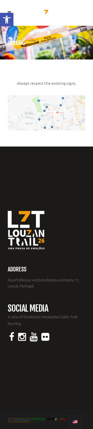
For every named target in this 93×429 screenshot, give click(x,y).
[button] (6, 19)
